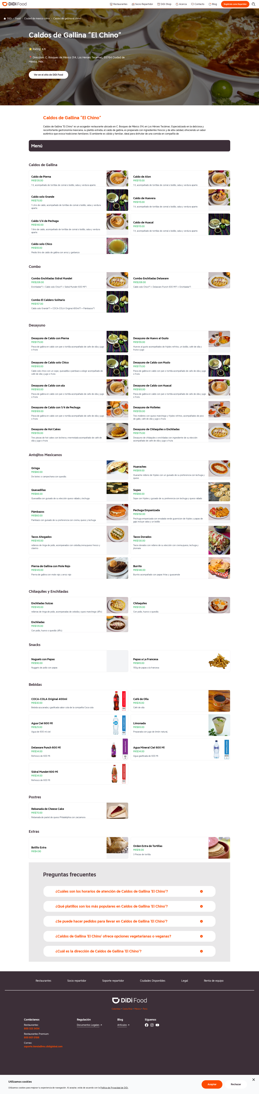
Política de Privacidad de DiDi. (114, 1088)
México (137, 1009)
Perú (145, 1009)
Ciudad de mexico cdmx (37, 18)
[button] (235, 4)
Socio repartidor (76, 980)
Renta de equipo (213, 980)
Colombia (116, 1009)
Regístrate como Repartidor (235, 4)
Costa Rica (127, 1009)
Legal (184, 980)
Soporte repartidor (113, 980)
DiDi (9, 18)
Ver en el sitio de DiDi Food (48, 74)
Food (18, 18)
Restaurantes (43, 980)
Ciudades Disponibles (152, 980)
